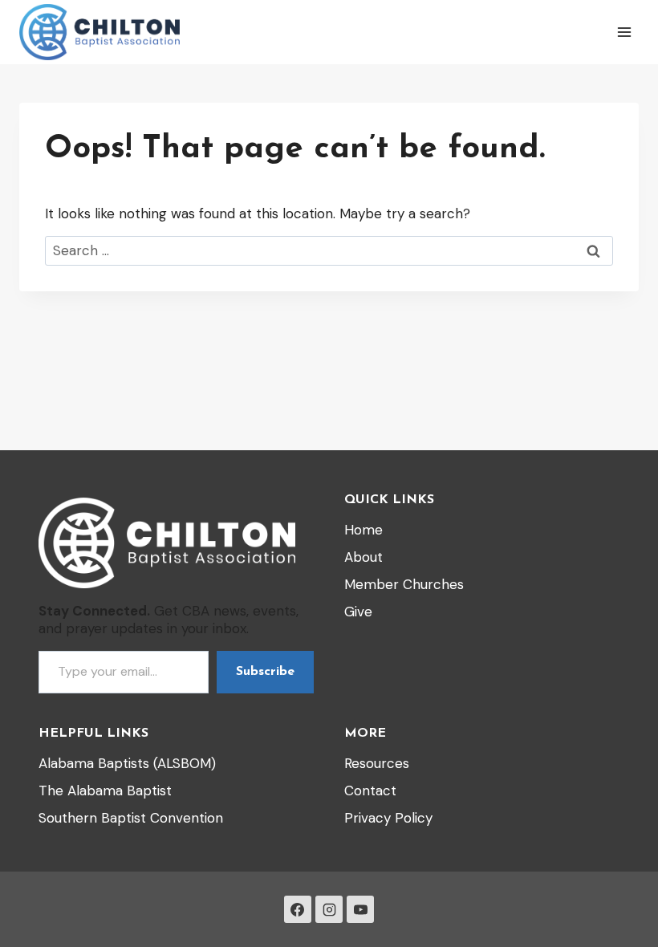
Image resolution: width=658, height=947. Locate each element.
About (363, 557)
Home (363, 530)
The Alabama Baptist (105, 790)
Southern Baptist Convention (131, 818)
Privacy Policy (388, 818)
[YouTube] (360, 909)
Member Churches (404, 584)
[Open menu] (624, 31)
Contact (370, 790)
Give (358, 611)
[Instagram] (329, 909)
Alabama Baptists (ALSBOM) (127, 763)
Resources (376, 763)
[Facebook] (297, 909)
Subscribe (265, 671)
